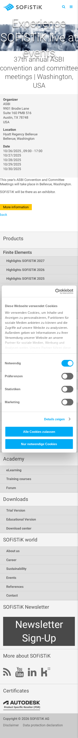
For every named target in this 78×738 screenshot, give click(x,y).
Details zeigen (54, 419)
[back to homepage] (22, 8)
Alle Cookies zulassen (39, 431)
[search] (63, 6)
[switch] (67, 376)
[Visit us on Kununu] (46, 673)
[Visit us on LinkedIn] (32, 672)
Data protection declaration (43, 725)
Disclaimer (11, 725)
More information (16, 207)
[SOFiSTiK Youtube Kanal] (19, 672)
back (3, 215)
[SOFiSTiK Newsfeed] (7, 672)
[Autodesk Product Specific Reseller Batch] (24, 705)
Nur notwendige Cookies (39, 444)
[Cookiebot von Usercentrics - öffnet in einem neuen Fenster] (55, 291)
